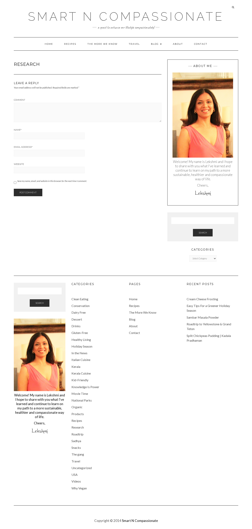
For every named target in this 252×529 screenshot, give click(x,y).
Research (77, 427)
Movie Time (79, 393)
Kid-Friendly (79, 380)
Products (77, 414)
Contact (200, 44)
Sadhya (76, 441)
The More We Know (102, 44)
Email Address (23, 147)
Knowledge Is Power (85, 387)
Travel (134, 44)
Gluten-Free (79, 333)
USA (74, 474)
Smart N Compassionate (126, 16)
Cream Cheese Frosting (202, 299)
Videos (76, 481)
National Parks (81, 400)
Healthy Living (81, 339)
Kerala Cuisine (81, 373)
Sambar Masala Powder (203, 317)
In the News (79, 353)
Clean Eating (79, 299)
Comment (19, 100)
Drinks (76, 326)
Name (17, 129)
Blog (155, 44)
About (178, 44)
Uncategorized (81, 468)
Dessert (76, 319)
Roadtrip (77, 434)
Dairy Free (78, 312)
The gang (77, 454)
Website (19, 164)
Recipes (70, 44)
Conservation (80, 306)
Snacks (76, 447)
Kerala (75, 366)
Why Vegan (79, 488)
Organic (76, 407)
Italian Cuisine (80, 360)
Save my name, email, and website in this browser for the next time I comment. (52, 181)
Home (49, 44)
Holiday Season (81, 346)
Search (203, 232)
